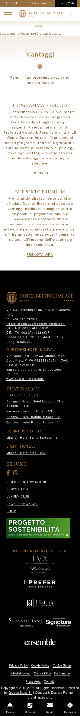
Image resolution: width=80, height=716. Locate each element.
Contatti (49, 681)
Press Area (33, 681)
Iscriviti (40, 173)
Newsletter (18, 489)
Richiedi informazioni (26, 482)
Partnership (62, 673)
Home (38, 26)
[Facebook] (9, 474)
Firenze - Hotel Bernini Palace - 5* (33, 417)
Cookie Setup (62, 665)
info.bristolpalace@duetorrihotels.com (35, 323)
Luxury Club (66, 3)
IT (71, 14)
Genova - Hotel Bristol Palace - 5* (33, 422)
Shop (11, 511)
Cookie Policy (40, 665)
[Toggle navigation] (8, 14)
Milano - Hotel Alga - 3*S (26, 453)
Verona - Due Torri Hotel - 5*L (29, 411)
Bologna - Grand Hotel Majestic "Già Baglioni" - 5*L (34, 403)
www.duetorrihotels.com (25, 379)
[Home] (41, 14)
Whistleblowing (20, 673)
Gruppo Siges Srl (20, 692)
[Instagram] (16, 474)
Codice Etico (42, 673)
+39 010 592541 (25, 319)
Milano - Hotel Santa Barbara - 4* (32, 437)
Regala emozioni (22, 504)
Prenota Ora (40, 255)
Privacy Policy (18, 665)
